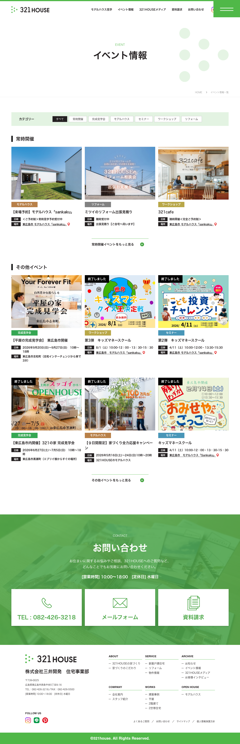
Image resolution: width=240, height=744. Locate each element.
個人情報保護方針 (206, 721)
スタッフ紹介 (120, 699)
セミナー (143, 119)
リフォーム (191, 119)
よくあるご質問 (141, 721)
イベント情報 (126, 9)
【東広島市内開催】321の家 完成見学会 (44, 443)
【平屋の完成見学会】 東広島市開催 (41, 340)
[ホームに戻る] (30, 9)
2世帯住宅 (155, 708)
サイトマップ (183, 721)
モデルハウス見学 (101, 9)
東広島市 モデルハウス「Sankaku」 (192, 455)
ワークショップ (167, 119)
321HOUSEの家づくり (126, 663)
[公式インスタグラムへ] (28, 720)
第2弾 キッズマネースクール (181, 340)
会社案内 (117, 694)
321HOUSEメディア (152, 9)
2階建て (153, 703)
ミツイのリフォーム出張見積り (108, 212)
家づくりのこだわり (124, 668)
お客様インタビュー (197, 677)
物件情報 (154, 672)
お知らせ (190, 663)
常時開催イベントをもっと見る (113, 244)
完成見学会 (98, 119)
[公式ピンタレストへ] (45, 720)
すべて (60, 119)
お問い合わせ (196, 9)
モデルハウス (122, 119)
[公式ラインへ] (36, 720)
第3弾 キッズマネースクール (108, 340)
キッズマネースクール (175, 443)
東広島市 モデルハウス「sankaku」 (45, 224)
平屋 (151, 699)
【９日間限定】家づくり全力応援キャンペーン (119, 445)
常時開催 (78, 119)
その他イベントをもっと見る (111, 480)
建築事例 (154, 694)
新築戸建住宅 (157, 663)
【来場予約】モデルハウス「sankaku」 (42, 212)
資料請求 (177, 9)
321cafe (166, 212)
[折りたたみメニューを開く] (226, 9)
